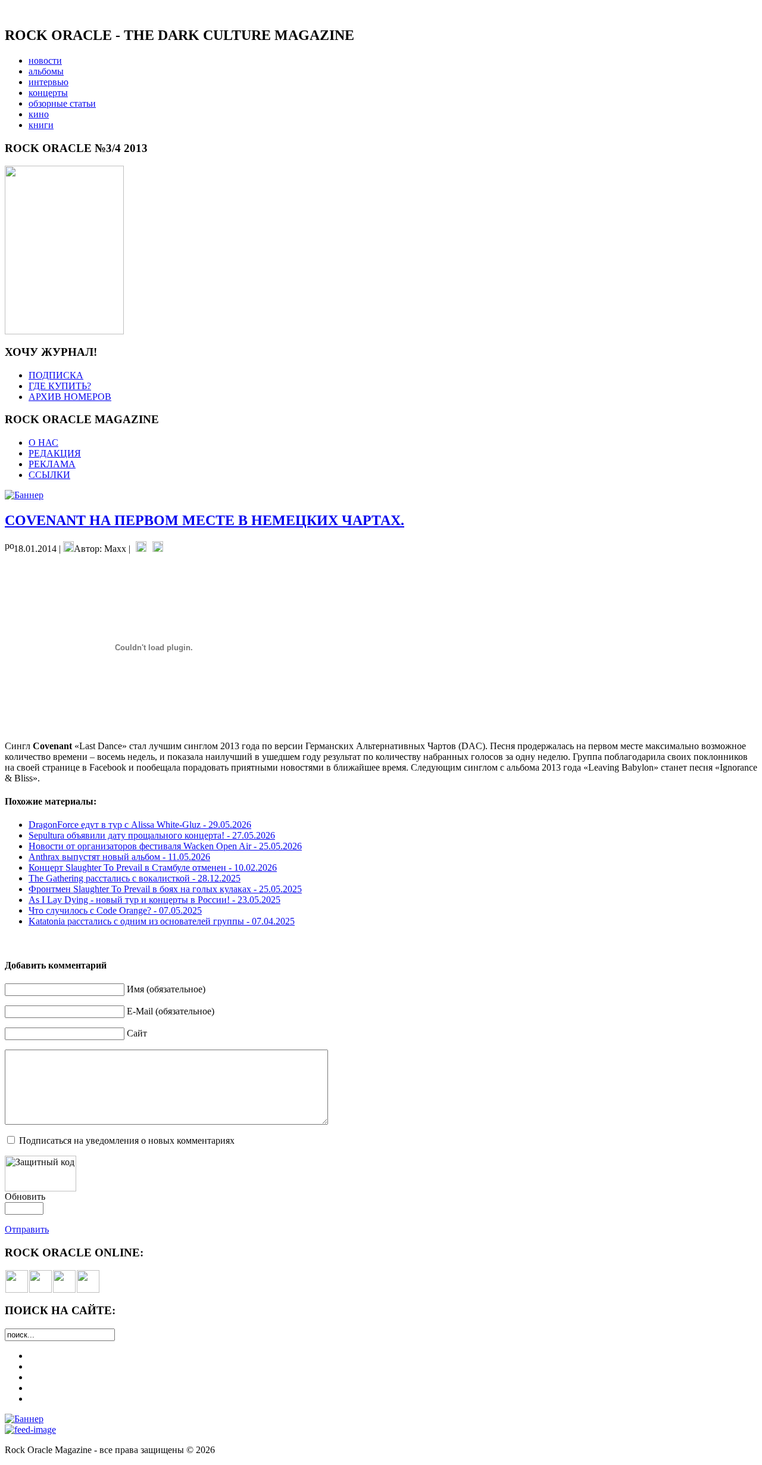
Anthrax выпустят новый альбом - (119, 857)
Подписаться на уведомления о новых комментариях (127, 1140)
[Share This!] (141, 549)
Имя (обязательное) (166, 989)
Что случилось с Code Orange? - (115, 910)
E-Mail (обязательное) (170, 1011)
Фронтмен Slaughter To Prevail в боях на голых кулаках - (165, 889)
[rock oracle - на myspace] (40, 1289)
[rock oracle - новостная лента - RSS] (88, 1289)
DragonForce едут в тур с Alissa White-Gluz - (140, 825)
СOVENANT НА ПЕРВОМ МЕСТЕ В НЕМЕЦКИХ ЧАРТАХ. (204, 520)
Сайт (137, 1033)
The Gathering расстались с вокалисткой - (135, 878)
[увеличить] (64, 331)
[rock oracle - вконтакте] (17, 1289)
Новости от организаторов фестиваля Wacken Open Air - (165, 846)
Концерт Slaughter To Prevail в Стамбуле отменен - (153, 867)
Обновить (25, 1196)
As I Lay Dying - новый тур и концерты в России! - (154, 900)
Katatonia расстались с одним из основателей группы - (162, 921)
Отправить (27, 1229)
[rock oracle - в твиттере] (64, 1289)
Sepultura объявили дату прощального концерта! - (152, 835)
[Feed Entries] (30, 1429)
